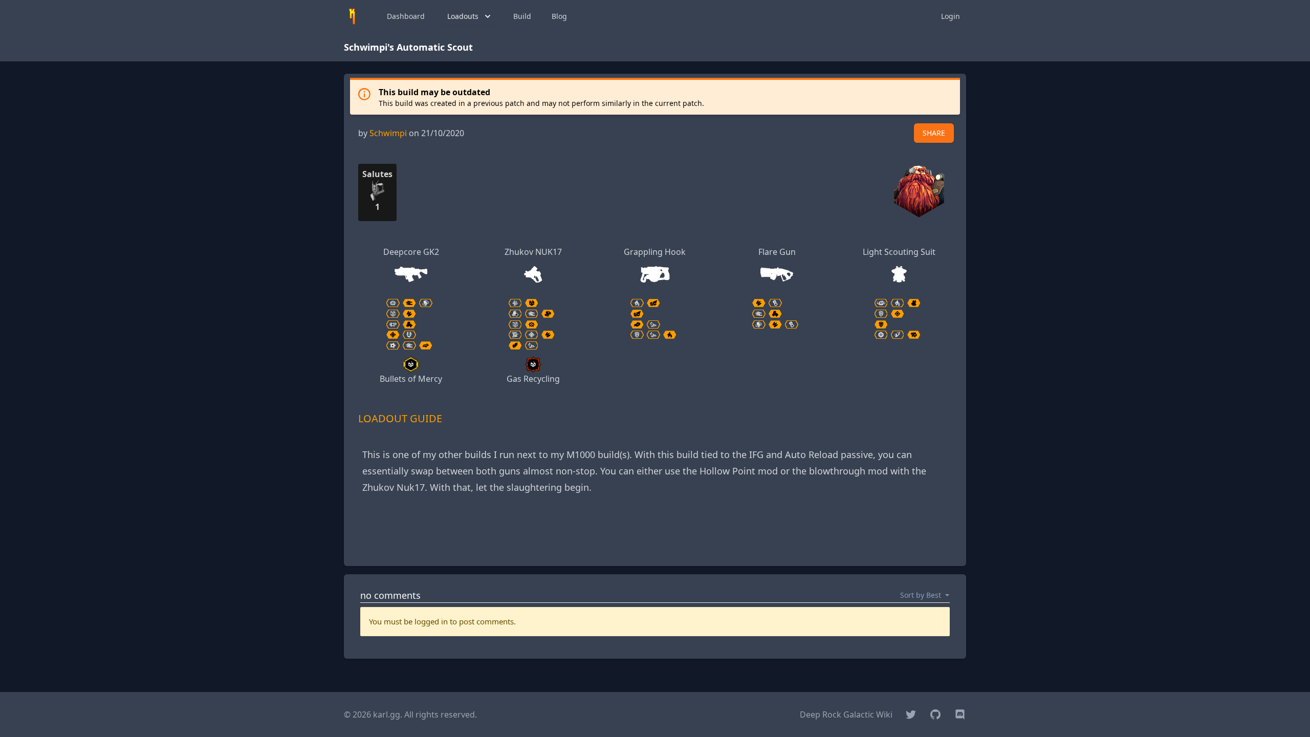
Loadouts (462, 16)
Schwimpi (388, 133)
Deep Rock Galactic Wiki (846, 714)
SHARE (934, 133)
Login (950, 16)
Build (522, 16)
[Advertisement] (655, 535)
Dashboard (406, 16)
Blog (559, 16)
